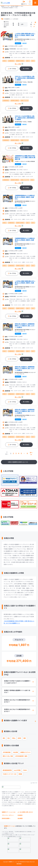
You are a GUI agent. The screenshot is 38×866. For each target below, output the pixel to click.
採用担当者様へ (6, 818)
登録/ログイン (24, 4)
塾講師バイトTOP (5, 6)
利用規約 (20, 815)
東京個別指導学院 (7, 770)
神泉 (24, 738)
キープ (30, 4)
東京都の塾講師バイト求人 (17, 6)
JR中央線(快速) (7, 752)
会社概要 (20, 818)
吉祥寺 (19, 738)
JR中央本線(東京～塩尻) (21, 756)
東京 (4, 738)
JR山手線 (15, 752)
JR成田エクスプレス (25, 752)
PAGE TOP (34, 782)
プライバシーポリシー (8, 815)
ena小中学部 (17, 770)
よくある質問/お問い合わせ (25, 812)
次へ (35, 23)
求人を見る (26, 68)
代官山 (13, 738)
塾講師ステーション (9, 826)
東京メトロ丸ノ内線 (8, 756)
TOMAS (25, 770)
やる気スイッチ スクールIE (9, 774)
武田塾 (20, 774)
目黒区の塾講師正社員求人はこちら (18, 462)
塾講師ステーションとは (8, 812)
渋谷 (8, 738)
